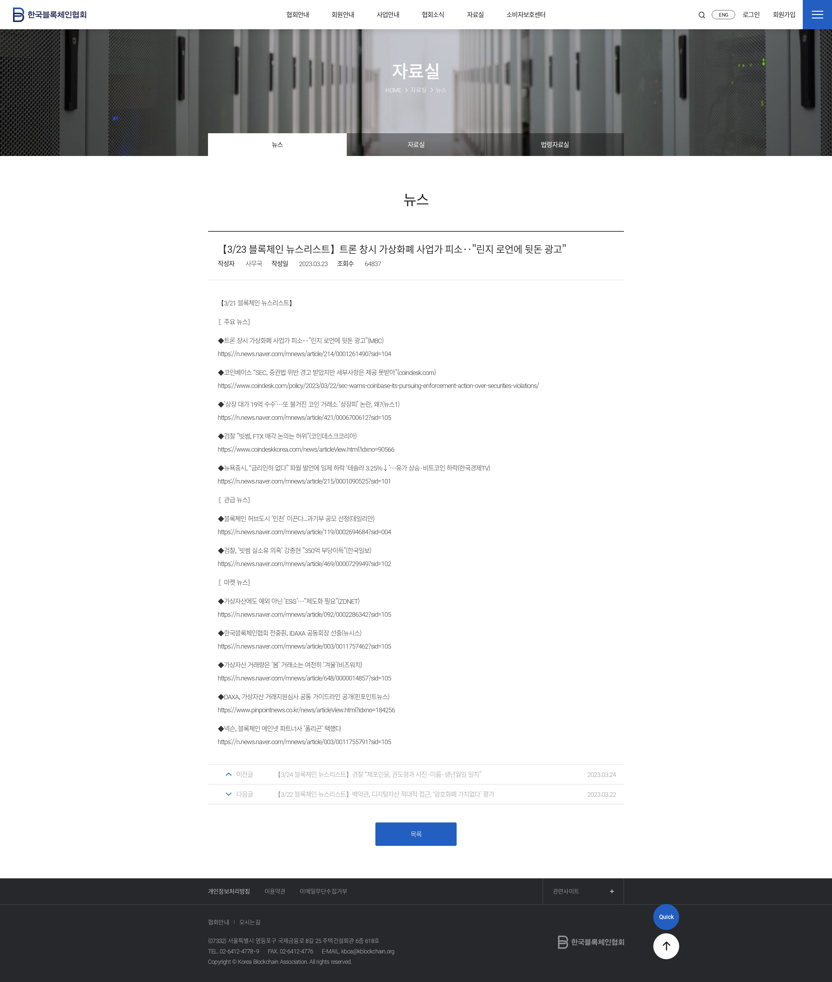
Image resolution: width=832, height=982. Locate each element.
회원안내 (343, 15)
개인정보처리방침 (229, 891)
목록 (416, 834)
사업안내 (388, 15)
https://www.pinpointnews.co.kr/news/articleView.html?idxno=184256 (306, 709)
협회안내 (297, 15)
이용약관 (275, 891)
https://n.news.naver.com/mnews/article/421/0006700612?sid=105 (304, 417)
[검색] (702, 14)
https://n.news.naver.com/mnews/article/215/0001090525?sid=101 (304, 480)
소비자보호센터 (525, 15)
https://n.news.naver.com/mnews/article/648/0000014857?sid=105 (304, 677)
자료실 (475, 15)
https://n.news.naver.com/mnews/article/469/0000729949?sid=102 (304, 563)
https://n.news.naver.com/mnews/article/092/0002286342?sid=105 (304, 614)
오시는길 (249, 922)
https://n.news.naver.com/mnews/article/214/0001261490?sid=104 (304, 353)
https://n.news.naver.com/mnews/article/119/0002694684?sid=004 (304, 531)
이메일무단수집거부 (323, 891)
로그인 (751, 14)
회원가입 (784, 14)
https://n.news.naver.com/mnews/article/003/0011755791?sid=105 (304, 741)
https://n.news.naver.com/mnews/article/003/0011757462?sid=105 (304, 646)
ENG (723, 14)
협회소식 (433, 15)
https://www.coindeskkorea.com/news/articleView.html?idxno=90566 (306, 449)
